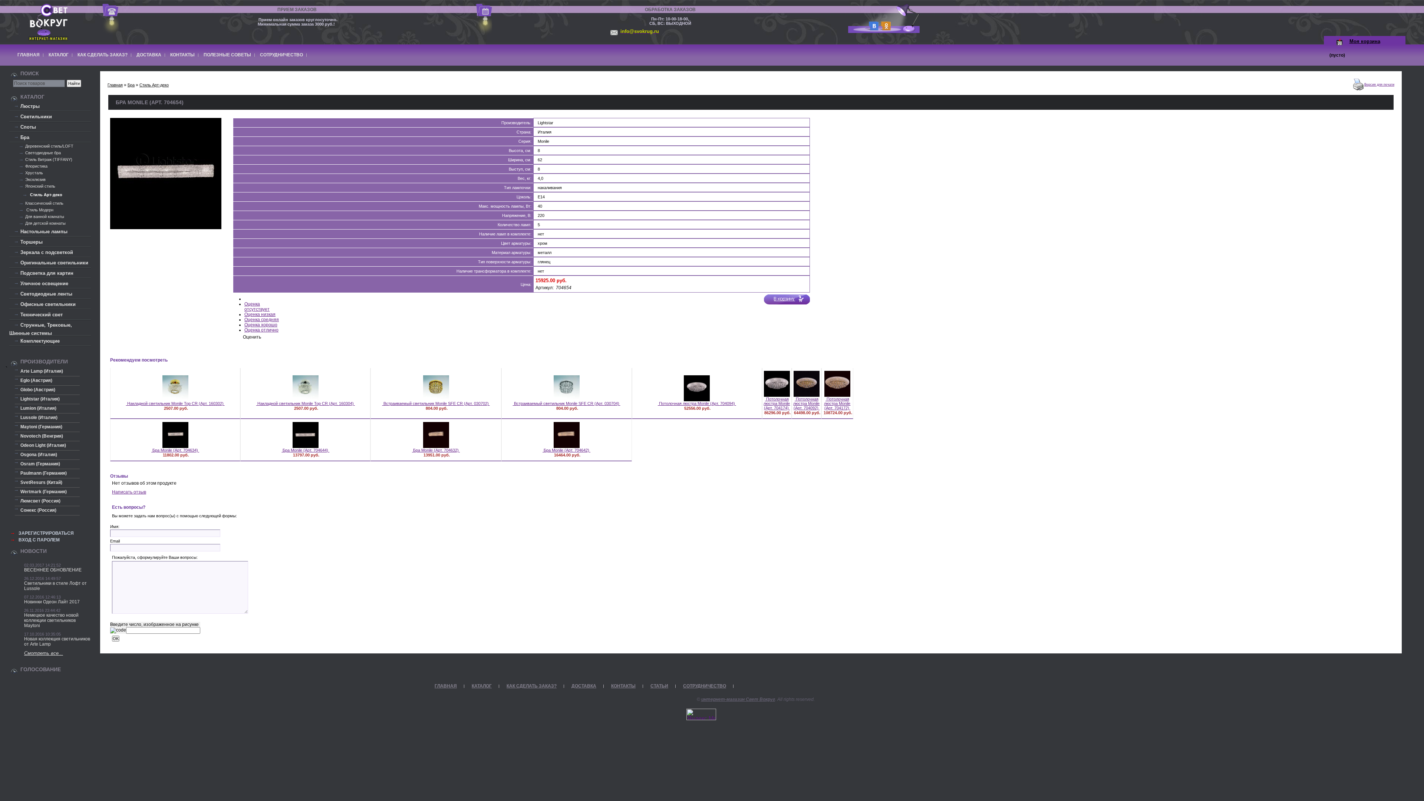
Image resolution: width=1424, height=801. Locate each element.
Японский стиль (40, 186)
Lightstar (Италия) (40, 399)
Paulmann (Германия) (43, 473)
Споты (28, 127)
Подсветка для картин (46, 273)
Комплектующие (40, 341)
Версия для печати (1379, 84)
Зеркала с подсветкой (46, 252)
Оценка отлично (261, 330)
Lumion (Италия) (38, 408)
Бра (24, 137)
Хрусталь (34, 173)
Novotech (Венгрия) (41, 436)
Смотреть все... (43, 653)
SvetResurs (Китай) (41, 482)
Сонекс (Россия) (38, 510)
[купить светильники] (872, 28)
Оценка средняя (261, 319)
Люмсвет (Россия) (40, 501)
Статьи (659, 686)
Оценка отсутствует (257, 306)
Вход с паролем (39, 540)
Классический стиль (44, 203)
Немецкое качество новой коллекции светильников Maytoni (51, 620)
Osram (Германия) (40, 464)
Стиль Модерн (39, 210)
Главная (28, 54)
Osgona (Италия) (38, 454)
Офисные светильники (48, 304)
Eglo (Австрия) (36, 380)
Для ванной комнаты (44, 216)
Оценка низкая (260, 314)
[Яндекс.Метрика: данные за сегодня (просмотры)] (701, 714)
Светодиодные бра (43, 153)
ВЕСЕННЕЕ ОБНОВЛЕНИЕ (53, 570)
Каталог (59, 54)
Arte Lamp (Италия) (41, 371)
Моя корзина (1364, 41)
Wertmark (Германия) (43, 491)
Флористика (36, 166)
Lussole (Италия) (38, 417)
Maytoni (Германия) (41, 426)
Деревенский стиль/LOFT (49, 146)
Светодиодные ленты (46, 294)
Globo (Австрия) (37, 389)
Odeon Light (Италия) (43, 445)
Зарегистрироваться (46, 533)
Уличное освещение (44, 283)
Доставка (148, 54)
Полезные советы (227, 54)
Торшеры (31, 242)
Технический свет (41, 314)
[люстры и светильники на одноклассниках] (885, 28)
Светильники (36, 116)
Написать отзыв (129, 492)
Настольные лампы (43, 231)
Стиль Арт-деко (45, 194)
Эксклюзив (35, 179)
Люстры (30, 106)
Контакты (182, 54)
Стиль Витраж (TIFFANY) (48, 159)
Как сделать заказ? (103, 54)
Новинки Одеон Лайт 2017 (52, 601)
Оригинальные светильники (54, 263)
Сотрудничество (281, 54)
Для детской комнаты (45, 223)
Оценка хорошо (260, 324)
